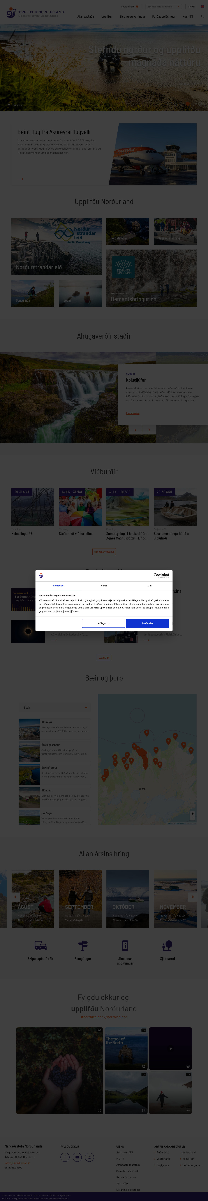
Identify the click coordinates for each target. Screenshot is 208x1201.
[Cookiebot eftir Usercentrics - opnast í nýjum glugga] (156, 575)
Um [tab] (150, 585)
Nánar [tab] (104, 585)
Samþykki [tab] (58, 585)
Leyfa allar (147, 623)
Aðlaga (102, 623)
